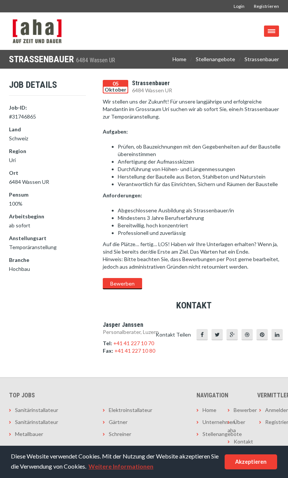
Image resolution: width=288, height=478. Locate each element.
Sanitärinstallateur (36, 410)
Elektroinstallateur (130, 410)
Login (239, 6)
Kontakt (241, 441)
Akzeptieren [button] (251, 461)
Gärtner (118, 422)
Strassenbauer (261, 59)
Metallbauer (29, 434)
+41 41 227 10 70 (133, 343)
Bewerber (241, 410)
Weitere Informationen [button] (120, 466)
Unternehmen (209, 422)
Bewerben (122, 283)
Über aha (236, 426)
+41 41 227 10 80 (134, 350)
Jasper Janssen (123, 324)
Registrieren (266, 6)
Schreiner (120, 434)
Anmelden (272, 410)
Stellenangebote (215, 59)
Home (179, 59)
